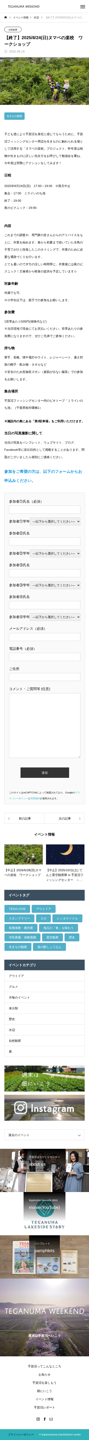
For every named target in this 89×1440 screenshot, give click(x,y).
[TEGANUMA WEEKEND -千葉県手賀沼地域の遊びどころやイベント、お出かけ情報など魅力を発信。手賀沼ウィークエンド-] (24, 6)
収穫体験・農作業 (21, 928)
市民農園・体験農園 (22, 937)
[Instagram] (38, 1419)
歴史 (72, 937)
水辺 (12, 1030)
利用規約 (35, 798)
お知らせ (44, 1374)
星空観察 (52, 937)
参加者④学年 (19, 617)
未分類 (13, 1008)
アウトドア (43, 909)
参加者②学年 (19, 553)
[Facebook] (44, 1419)
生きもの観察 (14, 116)
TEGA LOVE (17, 909)
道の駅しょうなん (49, 947)
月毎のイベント (19, 997)
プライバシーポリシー (21, 1434)
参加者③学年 (19, 585)
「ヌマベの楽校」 (34, 148)
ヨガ (43, 918)
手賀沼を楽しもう (44, 1382)
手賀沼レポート (44, 1407)
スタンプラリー (19, 918)
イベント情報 (44, 1399)
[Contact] (51, 1419)
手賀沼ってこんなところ (44, 1366)
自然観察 (13, 30)
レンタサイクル (67, 918)
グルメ (13, 986)
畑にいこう (44, 1391)
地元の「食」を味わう (58, 928)
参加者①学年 (19, 521)
